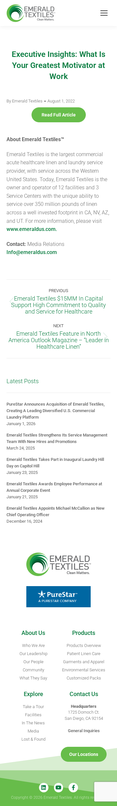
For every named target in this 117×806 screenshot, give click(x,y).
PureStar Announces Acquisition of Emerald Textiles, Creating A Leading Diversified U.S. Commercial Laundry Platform (55, 411)
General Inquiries (84, 730)
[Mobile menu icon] (104, 13)
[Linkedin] (43, 787)
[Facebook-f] (73, 787)
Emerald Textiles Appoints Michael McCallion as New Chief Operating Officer (55, 511)
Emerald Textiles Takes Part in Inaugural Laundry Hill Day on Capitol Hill (55, 462)
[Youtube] (58, 787)
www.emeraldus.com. (31, 229)
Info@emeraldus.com (31, 252)
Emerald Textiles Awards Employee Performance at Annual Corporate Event (54, 487)
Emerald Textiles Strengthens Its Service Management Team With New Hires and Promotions (56, 438)
